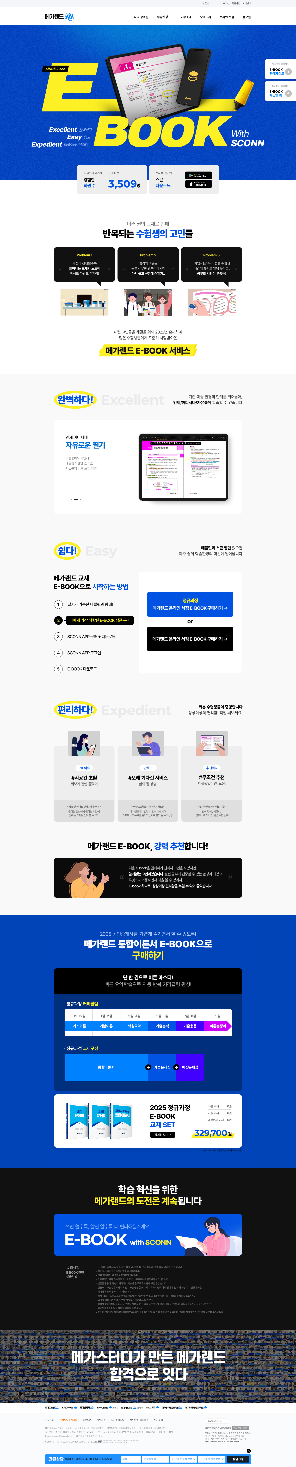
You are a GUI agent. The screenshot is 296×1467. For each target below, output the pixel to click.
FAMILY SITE (214, 1421)
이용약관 (87, 1420)
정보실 (247, 17)
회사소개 (49, 1420)
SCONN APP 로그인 (94, 652)
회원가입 (236, 3)
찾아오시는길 (117, 1420)
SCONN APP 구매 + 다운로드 (94, 636)
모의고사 (205, 17)
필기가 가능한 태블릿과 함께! (94, 604)
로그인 (226, 3)
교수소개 (186, 17)
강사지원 (158, 1420)
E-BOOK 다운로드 (94, 668)
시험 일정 (204, 3)
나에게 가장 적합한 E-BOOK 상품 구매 (94, 620)
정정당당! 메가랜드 (139, 1420)
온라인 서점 (227, 17)
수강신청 (163, 17)
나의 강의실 (141, 17)
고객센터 (247, 3)
